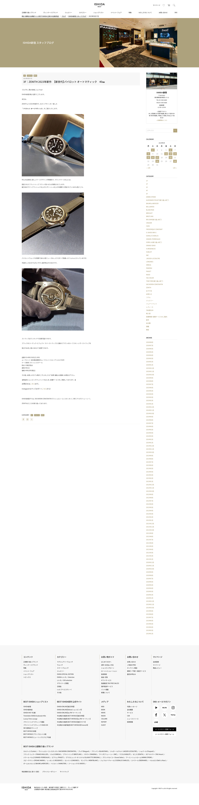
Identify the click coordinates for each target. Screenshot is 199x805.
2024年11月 (150, 410)
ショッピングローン (107, 668)
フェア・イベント (151, 304)
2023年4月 (149, 472)
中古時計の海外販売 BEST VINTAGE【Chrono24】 (72, 725)
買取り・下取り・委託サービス (136, 671)
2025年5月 (149, 391)
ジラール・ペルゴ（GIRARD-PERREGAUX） (36, 757)
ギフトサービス (106, 680)
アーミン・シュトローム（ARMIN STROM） (139, 757)
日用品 (59, 686)
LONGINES (149, 262)
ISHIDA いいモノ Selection (65, 677)
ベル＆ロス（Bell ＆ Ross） (157, 760)
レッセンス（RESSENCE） (55, 760)
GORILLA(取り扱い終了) (154, 242)
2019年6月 (149, 621)
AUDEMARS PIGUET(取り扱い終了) (157, 200)
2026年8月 (149, 342)
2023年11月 (150, 449)
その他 (59, 692)
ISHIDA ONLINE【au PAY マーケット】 (69, 713)
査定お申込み (131, 674)
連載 (147, 326)
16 (153, 157)
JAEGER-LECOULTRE (153, 258)
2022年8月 (149, 498)
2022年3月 (149, 514)
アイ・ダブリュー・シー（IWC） (108, 754)
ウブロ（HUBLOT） (125, 754)
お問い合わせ (163, 12)
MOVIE (103, 713)
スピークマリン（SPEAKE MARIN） (34, 760)
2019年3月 (149, 630)
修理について (105, 692)
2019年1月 (149, 633)
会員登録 (156, 662)
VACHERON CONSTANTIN (154, 284)
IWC (147, 255)
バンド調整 (105, 689)
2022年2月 (149, 517)
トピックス (27, 677)
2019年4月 (149, 627)
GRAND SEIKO (150, 245)
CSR (128, 716)
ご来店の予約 (131, 665)
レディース (149, 307)
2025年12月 (150, 368)
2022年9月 (149, 494)
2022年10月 (150, 491)
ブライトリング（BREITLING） (72, 754)
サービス (130, 713)
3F (24, 75)
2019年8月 (149, 614)
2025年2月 (149, 400)
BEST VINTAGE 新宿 (29, 731)
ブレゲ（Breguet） (83, 751)
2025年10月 (150, 375)
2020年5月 (149, 585)
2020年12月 (150, 562)
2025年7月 (149, 384)
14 (175, 153)
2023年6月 (149, 465)
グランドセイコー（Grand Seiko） (113, 757)
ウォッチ (60, 665)
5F (147, 194)
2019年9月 (149, 611)
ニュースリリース (132, 719)
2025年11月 (150, 371)
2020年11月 (150, 566)
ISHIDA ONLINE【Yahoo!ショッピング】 (69, 710)
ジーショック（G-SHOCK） (77, 763)
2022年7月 (149, 501)
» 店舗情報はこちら (161, 120)
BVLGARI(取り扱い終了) (154, 219)
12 (166, 153)
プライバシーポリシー (49, 772)
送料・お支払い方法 (107, 665)
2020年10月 (150, 569)
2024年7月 (149, 423)
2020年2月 (149, 595)
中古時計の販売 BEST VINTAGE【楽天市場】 (70, 716)
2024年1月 (149, 443)
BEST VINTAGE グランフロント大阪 (34, 734)
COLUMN (104, 719)
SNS (176, 12)
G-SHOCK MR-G (151, 232)
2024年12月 (150, 407)
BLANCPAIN (150, 210)
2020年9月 (149, 572)
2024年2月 (149, 439)
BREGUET (149, 213)
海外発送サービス (107, 686)
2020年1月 (149, 598)
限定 (147, 330)
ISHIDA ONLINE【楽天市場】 (65, 706)
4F (147, 190)
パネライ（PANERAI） (90, 754)
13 (171, 153)
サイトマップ (64, 772)
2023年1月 (149, 481)
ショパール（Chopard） (146, 751)
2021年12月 (150, 523)
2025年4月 (149, 394)
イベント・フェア (116, 12)
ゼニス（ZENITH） (138, 754)
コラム (148, 297)
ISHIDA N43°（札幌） (29, 713)
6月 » (175, 168)
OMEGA (148, 265)
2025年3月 (149, 397)
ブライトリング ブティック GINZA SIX (35, 725)
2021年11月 (150, 527)
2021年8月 (149, 536)
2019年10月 (150, 608)
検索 (174, 5)
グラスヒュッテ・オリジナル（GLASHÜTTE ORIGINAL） (83, 757)
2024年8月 (149, 420)
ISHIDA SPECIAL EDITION (65, 674)
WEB (102, 706)
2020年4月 (149, 588)
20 (171, 157)
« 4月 (148, 168)
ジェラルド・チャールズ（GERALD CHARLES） (114, 760)
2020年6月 (149, 582)
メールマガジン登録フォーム (164, 729)
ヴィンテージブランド (50, 12)
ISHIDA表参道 (27, 710)
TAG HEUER (150, 278)
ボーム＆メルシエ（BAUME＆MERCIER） (36, 763)
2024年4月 (149, 433)
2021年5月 (149, 546)
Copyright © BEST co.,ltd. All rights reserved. (164, 788)
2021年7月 (149, 540)
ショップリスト (98, 12)
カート (168, 5)
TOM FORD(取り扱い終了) (154, 281)
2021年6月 (149, 543)
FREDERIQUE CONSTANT (154, 229)
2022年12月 (150, 485)
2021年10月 (150, 530)
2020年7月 (149, 578)
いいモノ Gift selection (64, 680)
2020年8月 (149, 575)
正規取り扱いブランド (29, 12)
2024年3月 (149, 436)
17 (157, 157)
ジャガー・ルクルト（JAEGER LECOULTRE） (123, 751)
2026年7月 (149, 345)
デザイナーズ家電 (63, 683)
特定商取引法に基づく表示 (30, 772)
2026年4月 (149, 355)
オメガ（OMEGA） (55, 754)
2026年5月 (149, 352)
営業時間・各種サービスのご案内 (156, 317)
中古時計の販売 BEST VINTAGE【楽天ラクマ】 (71, 722)
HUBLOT (149, 252)
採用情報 (130, 722)
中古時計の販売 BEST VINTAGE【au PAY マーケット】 (74, 719)
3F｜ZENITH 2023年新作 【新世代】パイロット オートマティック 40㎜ (64, 82)
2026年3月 (149, 358)
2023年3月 (149, 475)
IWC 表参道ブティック (30, 728)
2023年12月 (150, 446)
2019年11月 (150, 604)
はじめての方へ (106, 662)
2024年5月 (149, 430)
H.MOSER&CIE (151, 249)
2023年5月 (149, 468)
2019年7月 (149, 617)
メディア (105, 701)
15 (148, 157)
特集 (130, 12)
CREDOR (149, 223)
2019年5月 (149, 624)
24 (157, 161)
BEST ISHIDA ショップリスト (35, 701)
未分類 (148, 323)
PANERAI (149, 268)
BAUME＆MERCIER (152, 203)
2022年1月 (149, 520)
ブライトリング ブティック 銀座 (33, 722)
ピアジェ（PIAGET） (58, 757)
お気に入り (163, 5)
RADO (148, 275)
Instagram (27, 419)
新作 (35, 75)
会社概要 (130, 710)
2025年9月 (149, 378)
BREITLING (149, 216)
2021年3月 (149, 553)
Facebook (23, 419)
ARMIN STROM (151, 197)
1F (147, 181)
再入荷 (148, 313)
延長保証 (104, 674)
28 (175, 161)
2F (147, 184)
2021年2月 (149, 556)
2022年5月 (149, 507)
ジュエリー (68, 12)
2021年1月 (149, 559)
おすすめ (149, 291)
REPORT (104, 722)
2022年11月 (150, 488)
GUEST (103, 725)
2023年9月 (149, 455)
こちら (32, 383)
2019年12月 (150, 601)
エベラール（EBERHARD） (139, 760)
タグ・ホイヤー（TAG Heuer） (155, 754)
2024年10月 (150, 413)
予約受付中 (149, 310)
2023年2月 (149, 478)
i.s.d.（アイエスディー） (64, 689)
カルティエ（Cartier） (30, 751)
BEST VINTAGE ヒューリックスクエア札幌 (37, 737)
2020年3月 (149, 591)
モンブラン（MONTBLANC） (89, 760)
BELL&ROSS (150, 207)
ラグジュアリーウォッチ (65, 662)
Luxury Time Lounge (30, 719)
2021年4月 (149, 549)
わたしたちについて (145, 12)
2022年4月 (149, 511)
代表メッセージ (132, 706)
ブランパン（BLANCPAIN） (99, 751)
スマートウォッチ (63, 668)
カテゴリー (82, 12)
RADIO (103, 716)
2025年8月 (149, 381)
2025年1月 (149, 404)
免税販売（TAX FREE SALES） (110, 683)
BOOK (103, 710)
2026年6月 (149, 349)
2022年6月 (149, 504)
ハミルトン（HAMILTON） (59, 763)
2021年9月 (149, 533)
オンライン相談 (132, 668)
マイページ (156, 5)
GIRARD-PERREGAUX (153, 239)
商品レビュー (157, 668)
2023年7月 (149, 462)
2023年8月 (149, 459)
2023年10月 (150, 452)
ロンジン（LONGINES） (72, 760)
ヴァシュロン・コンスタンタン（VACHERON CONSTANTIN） (57, 751)
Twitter (31, 419)
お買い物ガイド (107, 657)
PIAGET (148, 271)
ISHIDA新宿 (27, 706)
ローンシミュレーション (109, 671)
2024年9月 (149, 417)
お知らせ (149, 294)
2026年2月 (149, 362)
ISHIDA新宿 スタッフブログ (77, 16)
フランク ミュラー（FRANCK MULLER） (35, 754)
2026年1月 (149, 365)
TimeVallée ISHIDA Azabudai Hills (34, 716)
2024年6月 (149, 426)
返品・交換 (104, 677)
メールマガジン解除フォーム (164, 734)
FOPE (148, 226)
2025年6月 (149, 388)
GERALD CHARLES (152, 236)
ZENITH (29, 75)
